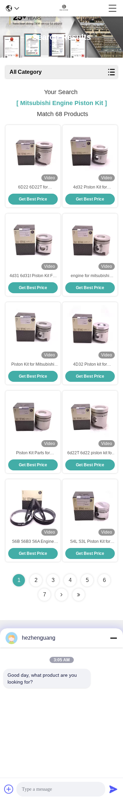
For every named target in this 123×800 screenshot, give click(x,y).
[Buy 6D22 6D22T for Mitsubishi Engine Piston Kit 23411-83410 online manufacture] (33, 152)
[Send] (113, 789)
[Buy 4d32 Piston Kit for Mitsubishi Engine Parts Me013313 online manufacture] (90, 152)
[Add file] (9, 789)
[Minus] (113, 638)
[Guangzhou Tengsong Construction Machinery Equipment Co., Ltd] (64, 8)
